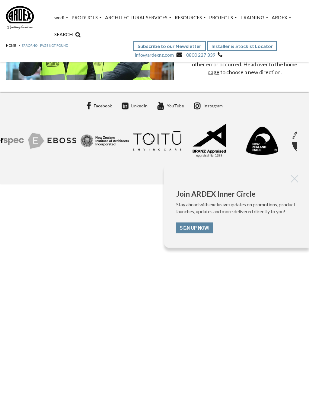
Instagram (213, 105)
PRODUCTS (85, 17)
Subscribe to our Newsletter (170, 46)
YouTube (175, 105)
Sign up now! (194, 228)
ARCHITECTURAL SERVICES (136, 17)
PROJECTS (221, 17)
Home (11, 45)
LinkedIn (139, 105)
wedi (59, 17)
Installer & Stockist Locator (242, 46)
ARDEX (280, 17)
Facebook (103, 105)
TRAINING (252, 17)
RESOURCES (189, 17)
